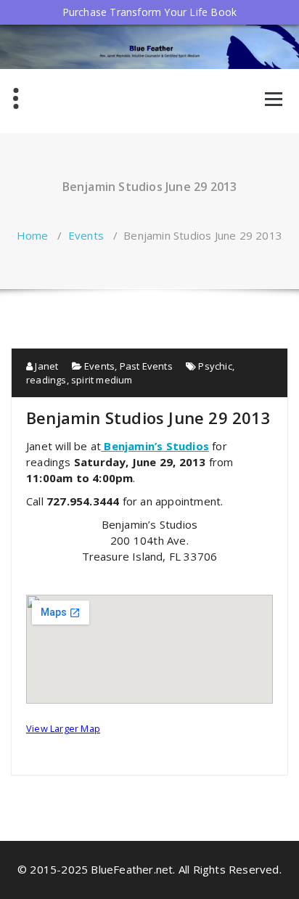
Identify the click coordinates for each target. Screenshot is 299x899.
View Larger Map (63, 728)
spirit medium (102, 379)
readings (46, 379)
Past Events (146, 366)
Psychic (215, 366)
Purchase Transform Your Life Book (149, 12)
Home (33, 235)
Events (86, 235)
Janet (45, 366)
